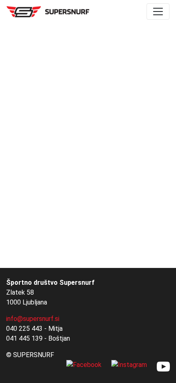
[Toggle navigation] (158, 11)
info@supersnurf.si (32, 319)
